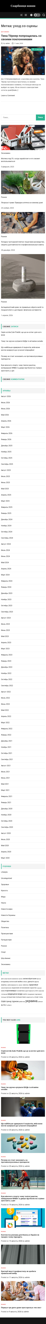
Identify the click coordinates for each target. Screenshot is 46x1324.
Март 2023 (5, 649)
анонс (21, 979)
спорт (36, 997)
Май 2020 (5, 846)
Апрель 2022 (6, 716)
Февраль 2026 (6, 433)
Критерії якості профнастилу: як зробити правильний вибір (18, 1272)
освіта (25, 994)
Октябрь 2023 (6, 606)
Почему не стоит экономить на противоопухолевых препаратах (15, 1161)
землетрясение (6, 988)
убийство (22, 1001)
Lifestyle (4, 872)
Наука (3, 903)
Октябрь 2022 (6, 679)
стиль (41, 997)
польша (3, 997)
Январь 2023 (6, 661)
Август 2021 (6, 766)
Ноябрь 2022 (6, 673)
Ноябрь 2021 (6, 747)
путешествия (21, 997)
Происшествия (7, 934)
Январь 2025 (6, 513)
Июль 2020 (5, 839)
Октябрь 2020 (6, 821)
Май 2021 (5, 784)
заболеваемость (12, 985)
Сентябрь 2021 (7, 759)
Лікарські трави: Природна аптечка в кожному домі (22, 203)
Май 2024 (5, 562)
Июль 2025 (5, 476)
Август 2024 (6, 544)
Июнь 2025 (5, 482)
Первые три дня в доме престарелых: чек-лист (21, 1308)
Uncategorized (6, 878)
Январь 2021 (6, 802)
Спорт (3, 952)
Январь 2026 (6, 439)
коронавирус (11, 990)
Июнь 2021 (5, 778)
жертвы (4, 985)
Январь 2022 (6, 735)
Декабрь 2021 (6, 741)
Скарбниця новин (23, 5)
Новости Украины (8, 915)
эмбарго (9, 1005)
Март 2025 (5, 501)
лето (36, 991)
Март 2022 (5, 723)
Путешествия (6, 940)
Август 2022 (6, 692)
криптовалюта (30, 991)
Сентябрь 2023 (7, 612)
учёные (40, 1001)
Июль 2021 (5, 772)
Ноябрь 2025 (6, 452)
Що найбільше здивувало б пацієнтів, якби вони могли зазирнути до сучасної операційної (21, 1125)
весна (39, 979)
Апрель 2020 (6, 852)
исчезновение (24, 988)
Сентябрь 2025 (7, 464)
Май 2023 (5, 636)
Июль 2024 (5, 550)
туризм (15, 1001)
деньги (31, 981)
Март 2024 (5, 575)
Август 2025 (6, 470)
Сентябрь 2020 (7, 827)
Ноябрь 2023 (6, 599)
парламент (38, 994)
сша (3, 1001)
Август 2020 (6, 833)
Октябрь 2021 (6, 753)
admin (8, 43)
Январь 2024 (6, 587)
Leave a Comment (8, 95)
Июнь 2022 (5, 704)
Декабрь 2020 (6, 809)
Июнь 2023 (5, 630)
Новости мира (6, 909)
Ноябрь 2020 (6, 815)
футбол (4, 1005)
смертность (30, 997)
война (20, 982)
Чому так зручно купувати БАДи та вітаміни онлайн (22, 341)
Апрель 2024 (6, 569)
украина (31, 1001)
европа (36, 981)
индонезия (15, 988)
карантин (33, 988)
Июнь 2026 (5, 409)
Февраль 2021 (6, 796)
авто (2, 979)
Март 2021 (5, 790)
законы (26, 985)
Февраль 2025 (6, 507)
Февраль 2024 (6, 581)
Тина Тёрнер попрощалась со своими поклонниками (21, 37)
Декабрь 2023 (6, 593)
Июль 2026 (5, 403)
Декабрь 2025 (6, 446)
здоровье (33, 985)
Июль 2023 (5, 624)
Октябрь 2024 (6, 532)
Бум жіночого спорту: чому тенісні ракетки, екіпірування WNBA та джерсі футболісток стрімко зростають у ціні (21, 368)
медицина (12, 994)
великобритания (29, 979)
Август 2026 (6, 396)
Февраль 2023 (6, 655)
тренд (8, 1001)
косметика (21, 991)
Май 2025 (5, 489)
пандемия (31, 994)
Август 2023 (6, 618)
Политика (5, 927)
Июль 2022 (5, 698)
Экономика (5, 153)
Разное (4, 197)
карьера (39, 988)
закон (20, 985)
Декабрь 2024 (6, 519)
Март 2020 (5, 858)
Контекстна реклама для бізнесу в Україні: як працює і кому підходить (20, 1236)
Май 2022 (5, 710)
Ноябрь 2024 (6, 526)
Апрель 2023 (6, 643)
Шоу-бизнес (5, 31)
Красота (4, 891)
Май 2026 (5, 415)
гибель (25, 981)
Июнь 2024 (5, 556)
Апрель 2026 (6, 421)
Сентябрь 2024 (7, 538)
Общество (5, 921)
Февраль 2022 (6, 729)
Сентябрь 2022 (7, 686)
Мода (3, 897)
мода (20, 994)
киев (3, 991)
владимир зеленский (9, 982)
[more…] (15, 90)
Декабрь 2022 (6, 667)
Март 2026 (5, 427)
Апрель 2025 (6, 495)
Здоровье (5, 884)
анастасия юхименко (11, 979)
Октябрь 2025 (6, 458)
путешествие (11, 997)
